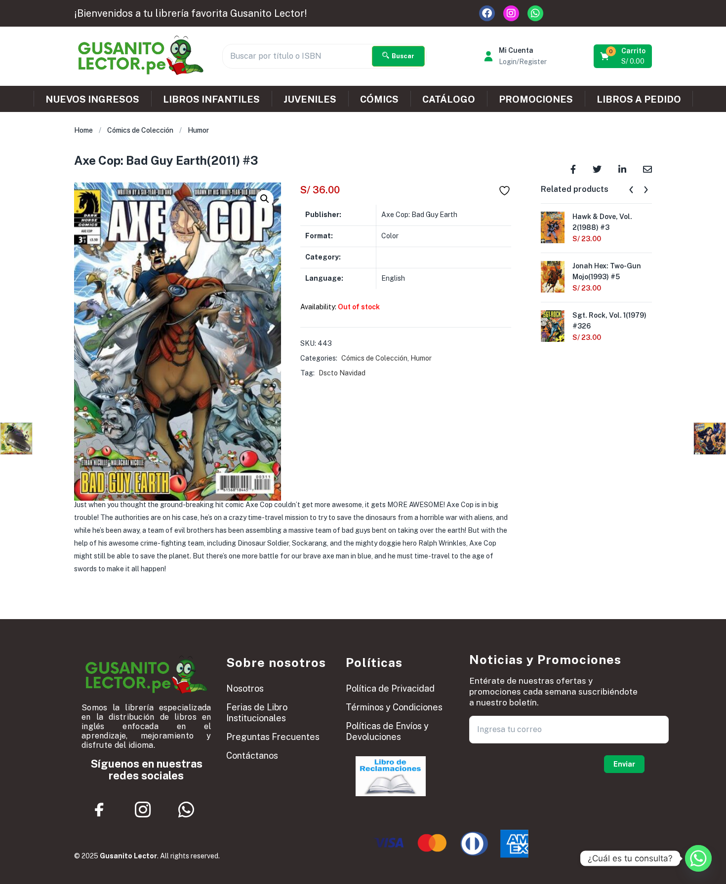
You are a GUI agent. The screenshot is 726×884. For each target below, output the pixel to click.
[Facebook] (487, 13)
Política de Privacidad (390, 688)
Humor (198, 130)
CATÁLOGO (448, 99)
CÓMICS (379, 99)
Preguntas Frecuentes (273, 737)
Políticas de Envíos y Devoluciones (387, 731)
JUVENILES (309, 99)
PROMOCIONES (536, 99)
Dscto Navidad (342, 373)
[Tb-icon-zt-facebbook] (99, 809)
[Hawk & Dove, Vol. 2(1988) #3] (553, 226)
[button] (623, 56)
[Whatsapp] (535, 13)
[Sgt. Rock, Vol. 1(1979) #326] (553, 325)
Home (83, 130)
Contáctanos (252, 755)
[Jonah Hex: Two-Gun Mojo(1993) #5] (553, 276)
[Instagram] (511, 13)
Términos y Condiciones (394, 707)
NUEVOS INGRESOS (92, 99)
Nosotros (245, 688)
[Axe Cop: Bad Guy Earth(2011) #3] (573, 168)
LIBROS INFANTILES (211, 99)
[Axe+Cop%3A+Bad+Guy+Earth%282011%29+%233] (597, 168)
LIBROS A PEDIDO (639, 99)
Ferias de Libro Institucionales (256, 712)
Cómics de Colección (140, 130)
